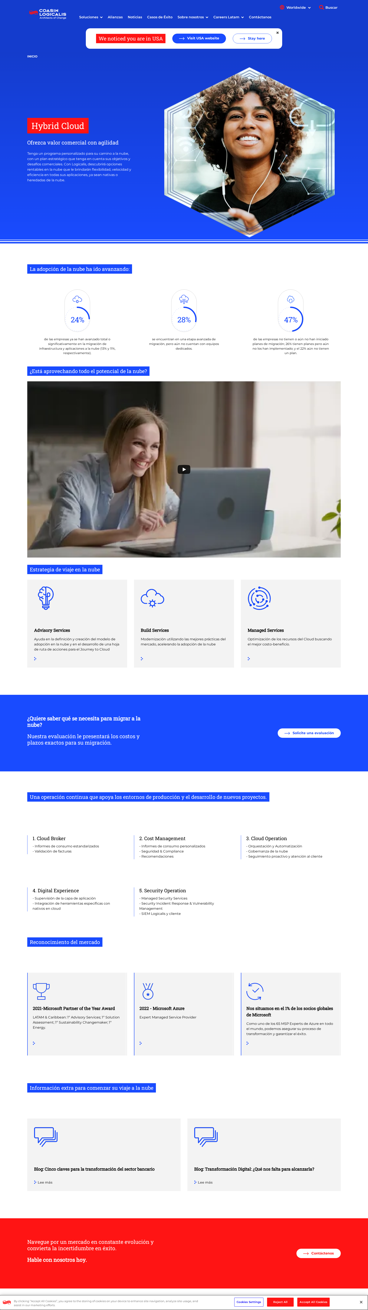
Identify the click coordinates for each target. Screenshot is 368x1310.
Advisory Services (52, 630)
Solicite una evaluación (313, 733)
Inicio (32, 56)
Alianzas (115, 17)
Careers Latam (226, 17)
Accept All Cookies (313, 1302)
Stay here (256, 38)
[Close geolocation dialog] (278, 32)
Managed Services (266, 630)
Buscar (331, 8)
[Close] (361, 1302)
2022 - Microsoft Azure (161, 1008)
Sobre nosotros (191, 17)
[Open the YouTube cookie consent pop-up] (184, 469)
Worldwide (296, 8)
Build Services (155, 630)
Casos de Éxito (159, 17)
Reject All (280, 1302)
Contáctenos (322, 1253)
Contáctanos (260, 17)
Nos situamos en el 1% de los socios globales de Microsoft (289, 1011)
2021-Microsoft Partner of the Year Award (74, 1008)
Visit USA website (202, 38)
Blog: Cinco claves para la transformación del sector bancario (94, 1169)
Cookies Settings (249, 1302)
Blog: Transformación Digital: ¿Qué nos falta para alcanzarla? (254, 1169)
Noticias (135, 17)
